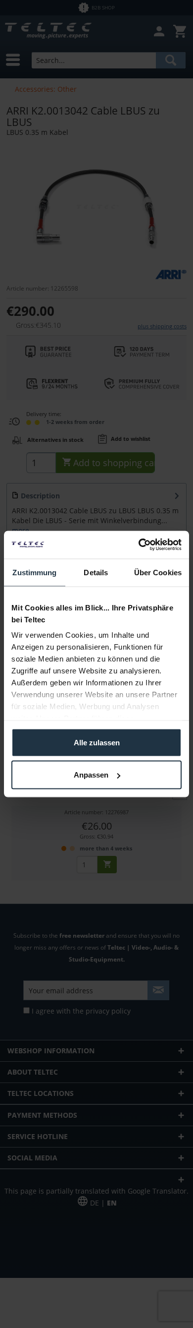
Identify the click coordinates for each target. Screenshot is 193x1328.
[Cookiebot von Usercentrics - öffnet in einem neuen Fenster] (139, 545)
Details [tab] (96, 572)
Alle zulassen (97, 742)
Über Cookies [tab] (158, 572)
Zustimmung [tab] (34, 572)
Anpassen (91, 775)
